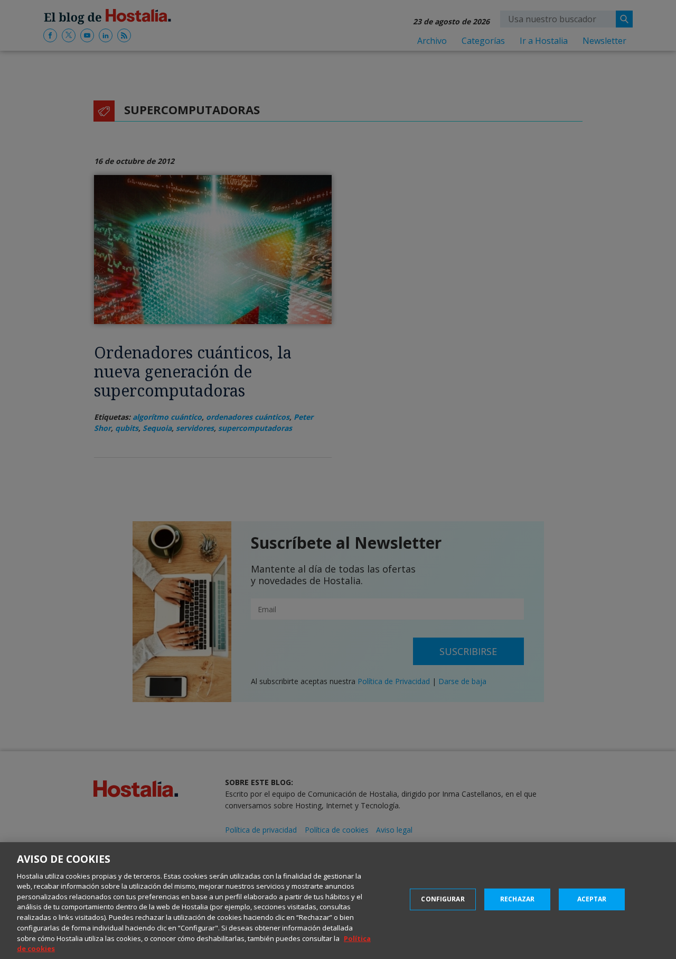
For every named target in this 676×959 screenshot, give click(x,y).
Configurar (442, 899)
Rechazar (517, 899)
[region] (338, 900)
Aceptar (592, 899)
